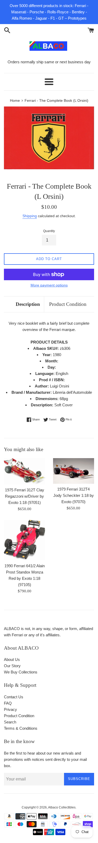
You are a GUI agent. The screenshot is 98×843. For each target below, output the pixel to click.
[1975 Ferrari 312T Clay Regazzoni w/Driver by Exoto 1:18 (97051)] (24, 471)
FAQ (8, 703)
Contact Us (13, 697)
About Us (12, 659)
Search (10, 722)
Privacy (10, 709)
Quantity (49, 231)
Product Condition (68, 304)
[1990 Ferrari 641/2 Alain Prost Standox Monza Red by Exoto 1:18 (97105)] (24, 540)
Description (28, 304)
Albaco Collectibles (62, 807)
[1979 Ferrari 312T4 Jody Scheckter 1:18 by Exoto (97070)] (73, 471)
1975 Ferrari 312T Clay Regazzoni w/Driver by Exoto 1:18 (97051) (24, 496)
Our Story (12, 666)
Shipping (29, 216)
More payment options (49, 285)
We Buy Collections (20, 672)
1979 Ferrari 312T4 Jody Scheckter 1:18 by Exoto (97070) (73, 495)
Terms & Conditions (20, 728)
